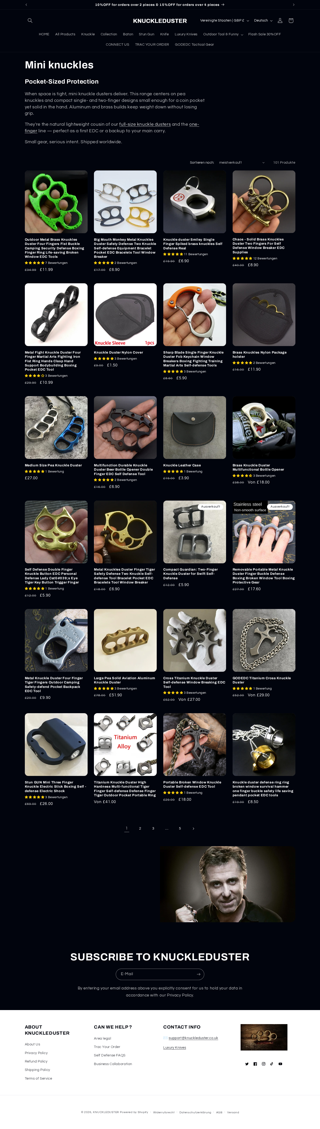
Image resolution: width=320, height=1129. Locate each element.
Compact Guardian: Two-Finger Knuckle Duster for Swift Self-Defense (190, 574)
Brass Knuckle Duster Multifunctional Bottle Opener (258, 467)
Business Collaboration (113, 1064)
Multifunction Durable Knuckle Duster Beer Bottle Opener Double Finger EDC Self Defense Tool (123, 469)
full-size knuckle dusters (145, 124)
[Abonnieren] (198, 974)
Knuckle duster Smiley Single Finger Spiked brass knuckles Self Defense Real (193, 244)
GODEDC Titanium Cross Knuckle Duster (262, 680)
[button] (30, 20)
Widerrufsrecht (164, 1112)
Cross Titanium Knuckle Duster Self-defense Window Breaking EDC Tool (194, 682)
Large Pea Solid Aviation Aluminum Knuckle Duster (124, 680)
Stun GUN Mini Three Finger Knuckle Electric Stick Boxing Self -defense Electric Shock (55, 786)
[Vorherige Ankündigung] (26, 4)
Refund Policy (36, 1061)
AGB (219, 1112)
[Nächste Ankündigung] (294, 4)
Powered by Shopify (134, 1112)
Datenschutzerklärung (195, 1112)
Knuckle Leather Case (182, 465)
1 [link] (127, 828)
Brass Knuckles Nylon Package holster (260, 354)
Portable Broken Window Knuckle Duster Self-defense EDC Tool (192, 784)
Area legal (102, 1038)
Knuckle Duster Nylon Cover (118, 352)
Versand (233, 1112)
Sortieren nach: (202, 162)
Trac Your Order (107, 1047)
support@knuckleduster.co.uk (193, 1038)
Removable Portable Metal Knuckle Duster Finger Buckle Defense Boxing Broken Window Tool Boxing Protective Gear (264, 576)
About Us (32, 1044)
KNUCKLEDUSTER (106, 1112)
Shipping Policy (37, 1070)
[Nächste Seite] (193, 828)
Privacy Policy (36, 1053)
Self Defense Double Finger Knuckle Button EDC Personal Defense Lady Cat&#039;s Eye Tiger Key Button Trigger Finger (52, 576)
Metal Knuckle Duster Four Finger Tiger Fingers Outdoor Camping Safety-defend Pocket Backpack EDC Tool (54, 684)
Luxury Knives (174, 1047)
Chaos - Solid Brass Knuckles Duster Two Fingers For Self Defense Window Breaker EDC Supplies (259, 245)
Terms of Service (38, 1078)
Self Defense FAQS (110, 1055)
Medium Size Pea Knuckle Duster (53, 465)
